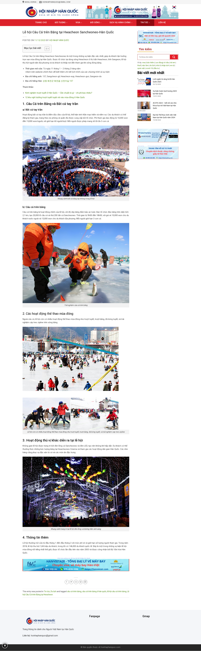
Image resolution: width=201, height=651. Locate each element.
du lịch (152, 65)
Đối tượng (60, 22)
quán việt (141, 68)
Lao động (159, 62)
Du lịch (53, 591)
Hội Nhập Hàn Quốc (59, 40)
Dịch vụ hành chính (120, 22)
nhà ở (158, 65)
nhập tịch (165, 65)
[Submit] (173, 57)
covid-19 (149, 68)
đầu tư (156, 68)
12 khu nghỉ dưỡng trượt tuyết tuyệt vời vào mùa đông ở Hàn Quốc (55, 97)
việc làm (145, 65)
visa (143, 62)
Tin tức (144, 22)
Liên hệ (162, 22)
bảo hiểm (150, 62)
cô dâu (166, 62)
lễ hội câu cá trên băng (116, 591)
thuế (139, 65)
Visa (78, 22)
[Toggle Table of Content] (46, 48)
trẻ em (172, 62)
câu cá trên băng (74, 591)
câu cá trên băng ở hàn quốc (94, 591)
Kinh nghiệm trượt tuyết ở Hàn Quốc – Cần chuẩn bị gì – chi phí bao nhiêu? (58, 93)
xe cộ (172, 65)
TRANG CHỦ (41, 22)
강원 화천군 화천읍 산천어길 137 (58, 81)
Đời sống (95, 22)
